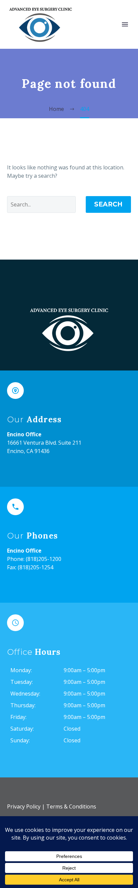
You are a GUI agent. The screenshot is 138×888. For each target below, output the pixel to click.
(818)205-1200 (43, 559)
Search (108, 204)
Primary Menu (125, 24)
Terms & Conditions (71, 806)
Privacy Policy (24, 806)
